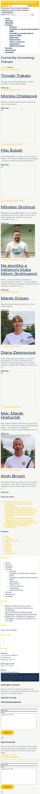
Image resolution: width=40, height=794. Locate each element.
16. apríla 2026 (7, 69)
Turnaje (8, 48)
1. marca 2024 (7, 259)
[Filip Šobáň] (18, 142)
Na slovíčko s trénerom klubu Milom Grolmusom (19, 269)
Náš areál (13, 37)
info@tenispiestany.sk (26, 2)
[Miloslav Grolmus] (18, 198)
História (13, 27)
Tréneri (17, 69)
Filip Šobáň (12, 150)
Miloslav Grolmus (18, 206)
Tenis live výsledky (9, 630)
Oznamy (9, 21)
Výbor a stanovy (17, 42)
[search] (21, 15)
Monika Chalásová (19, 95)
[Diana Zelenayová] (18, 344)
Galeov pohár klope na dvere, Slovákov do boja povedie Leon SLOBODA (19, 503)
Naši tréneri (14, 39)
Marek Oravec (15, 298)
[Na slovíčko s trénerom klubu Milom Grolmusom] (18, 257)
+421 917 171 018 (8, 2)
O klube (8, 25)
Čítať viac (5, 88)
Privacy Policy (17, 678)
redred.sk (13, 674)
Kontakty (9, 52)
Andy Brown (13, 475)
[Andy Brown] (18, 467)
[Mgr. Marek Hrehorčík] (18, 405)
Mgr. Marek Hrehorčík (12, 415)
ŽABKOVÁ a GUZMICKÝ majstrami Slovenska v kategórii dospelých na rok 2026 (20, 514)
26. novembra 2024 (9, 201)
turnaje (8, 551)
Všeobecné (10, 553)
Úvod (7, 18)
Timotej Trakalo (16, 75)
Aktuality (9, 23)
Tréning (8, 549)
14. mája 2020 (7, 292)
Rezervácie (10, 50)
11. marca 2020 (7, 346)
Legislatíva (14, 44)
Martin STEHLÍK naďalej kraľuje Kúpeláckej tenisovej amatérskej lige (21, 509)
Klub (7, 536)
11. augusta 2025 (8, 144)
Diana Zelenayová (18, 352)
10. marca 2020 (7, 470)
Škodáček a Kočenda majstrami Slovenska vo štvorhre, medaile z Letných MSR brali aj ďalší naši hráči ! (21, 520)
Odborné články (17, 46)
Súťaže (8, 545)
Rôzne (16, 259)
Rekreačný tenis (12, 540)
